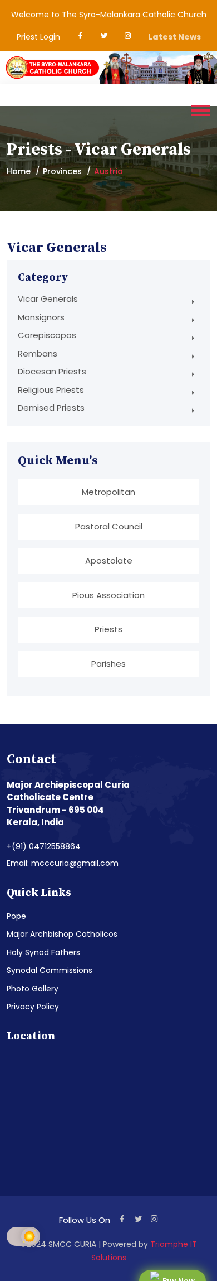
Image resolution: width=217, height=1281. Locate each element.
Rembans (37, 353)
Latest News (174, 36)
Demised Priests (51, 407)
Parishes (108, 664)
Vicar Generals (48, 299)
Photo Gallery (32, 988)
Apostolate (108, 560)
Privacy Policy (33, 1006)
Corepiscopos (47, 335)
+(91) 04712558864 (44, 846)
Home (19, 171)
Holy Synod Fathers (43, 952)
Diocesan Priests (52, 371)
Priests (108, 629)
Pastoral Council (108, 526)
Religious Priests (51, 390)
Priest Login (38, 36)
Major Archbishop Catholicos (62, 934)
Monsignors (41, 317)
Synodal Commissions (49, 970)
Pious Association (108, 595)
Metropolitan (108, 492)
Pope (16, 916)
